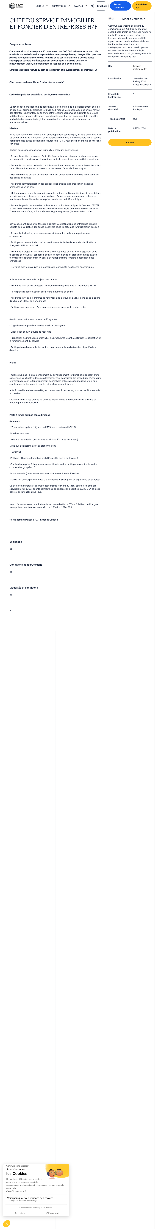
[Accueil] (18, 6)
